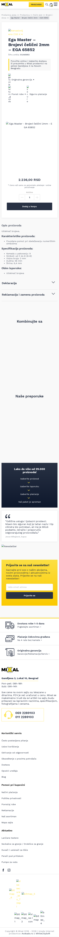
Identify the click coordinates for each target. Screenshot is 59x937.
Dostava (6, 765)
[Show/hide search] (46, 4)
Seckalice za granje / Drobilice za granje (22, 844)
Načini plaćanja (10, 792)
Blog (4, 777)
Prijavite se (29, 595)
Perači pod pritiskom (12, 856)
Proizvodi (36, 4)
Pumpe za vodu (10, 862)
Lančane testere (10, 838)
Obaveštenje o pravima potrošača (19, 758)
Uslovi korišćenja (10, 746)
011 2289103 (24, 717)
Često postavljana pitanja (15, 740)
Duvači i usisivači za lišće (15, 850)
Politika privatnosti (11, 798)
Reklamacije (8, 810)
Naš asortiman (9, 816)
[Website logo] (8, 4)
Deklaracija (9, 283)
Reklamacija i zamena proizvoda (23, 294)
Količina (29, 192)
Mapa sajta (7, 822)
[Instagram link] (9, 869)
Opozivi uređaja (10, 771)
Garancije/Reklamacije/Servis (32, 654)
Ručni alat (37, 15)
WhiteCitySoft (43, 933)
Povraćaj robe (9, 804)
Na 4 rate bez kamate (28, 640)
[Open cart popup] (51, 4)
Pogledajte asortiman (28, 627)
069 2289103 (25, 713)
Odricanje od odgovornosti (15, 752)
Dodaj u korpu (29, 206)
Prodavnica (25, 15)
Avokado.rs (27, 933)
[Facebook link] (4, 869)
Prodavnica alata (9, 15)
